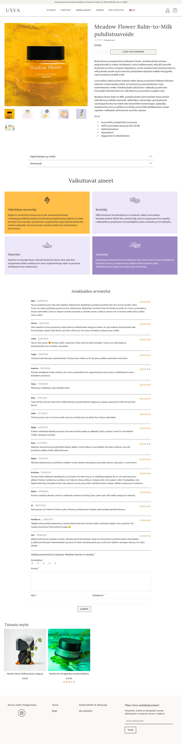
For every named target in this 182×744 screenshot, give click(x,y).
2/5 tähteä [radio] (38, 563)
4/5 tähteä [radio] (49, 563)
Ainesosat (36, 163)
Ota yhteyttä (85, 711)
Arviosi (35, 568)
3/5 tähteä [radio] (44, 563)
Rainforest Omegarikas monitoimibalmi (69, 674)
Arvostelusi (37, 560)
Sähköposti (98, 595)
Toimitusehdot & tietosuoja (93, 705)
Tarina (55, 705)
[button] (91, 156)
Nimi (34, 595)
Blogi (54, 711)
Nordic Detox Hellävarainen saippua (25, 674)
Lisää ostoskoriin (133, 52)
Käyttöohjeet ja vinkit (43, 156)
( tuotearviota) (109, 40)
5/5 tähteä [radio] (55, 563)
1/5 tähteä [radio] (32, 563)
